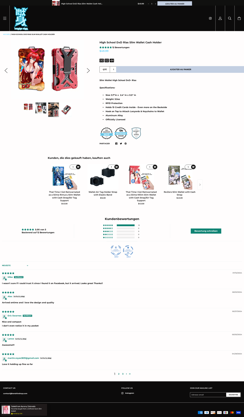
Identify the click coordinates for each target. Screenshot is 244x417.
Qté (105, 69)
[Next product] (200, 185)
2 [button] (118, 374)
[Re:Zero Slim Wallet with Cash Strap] (179, 177)
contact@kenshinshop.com (15, 393)
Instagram (129, 393)
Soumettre (233, 395)
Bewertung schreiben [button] (206, 231)
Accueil (6, 34)
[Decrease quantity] (148, 3)
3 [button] (122, 374)
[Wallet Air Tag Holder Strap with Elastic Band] (102, 177)
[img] (8, 273)
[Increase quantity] (155, 3)
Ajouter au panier (180, 69)
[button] (106, 47)
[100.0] (116, 250)
